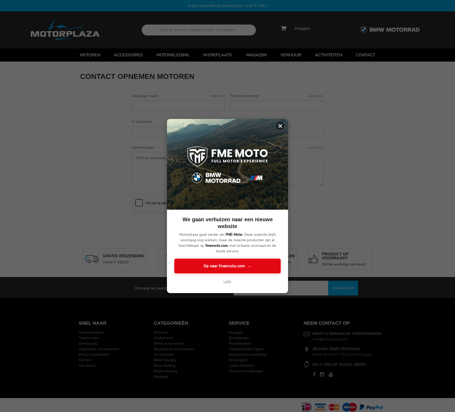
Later (227, 281)
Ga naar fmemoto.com (227, 266)
